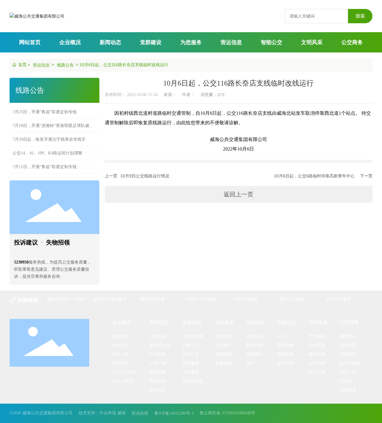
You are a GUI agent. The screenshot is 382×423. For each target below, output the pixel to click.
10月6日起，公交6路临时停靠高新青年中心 (314, 175)
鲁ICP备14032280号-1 (174, 413)
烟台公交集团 (338, 299)
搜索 (360, 15)
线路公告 (65, 65)
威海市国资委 (152, 299)
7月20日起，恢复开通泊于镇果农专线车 (49, 135)
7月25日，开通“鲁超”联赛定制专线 (45, 108)
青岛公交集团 (291, 299)
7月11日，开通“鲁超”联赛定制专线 (45, 162)
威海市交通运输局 (110, 299)
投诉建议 (26, 242)
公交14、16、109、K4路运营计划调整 (47, 149)
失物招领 (58, 242)
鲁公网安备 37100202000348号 (227, 413)
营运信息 (41, 65)
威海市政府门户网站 (65, 299)
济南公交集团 (245, 299)
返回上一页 (238, 194)
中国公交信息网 (201, 299)
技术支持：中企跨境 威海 (102, 413)
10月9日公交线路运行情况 (144, 175)
